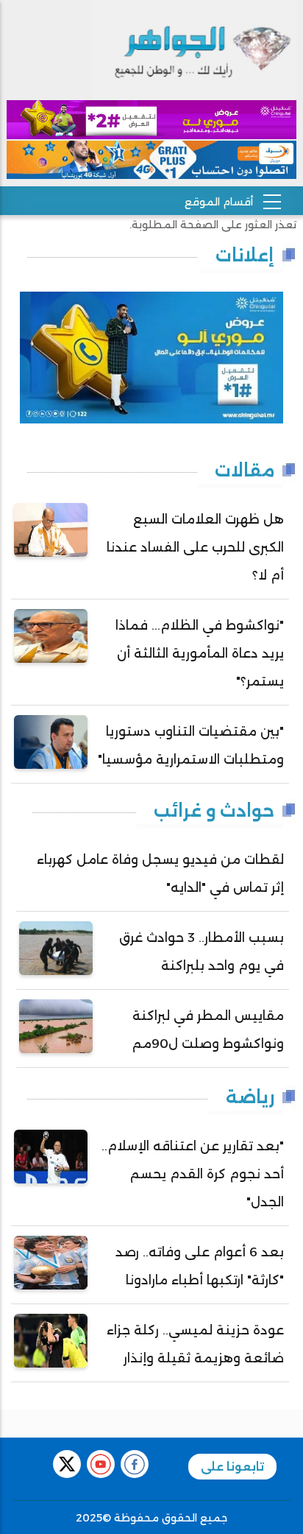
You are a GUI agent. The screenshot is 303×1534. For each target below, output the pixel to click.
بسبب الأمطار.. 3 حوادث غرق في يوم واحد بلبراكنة (201, 951)
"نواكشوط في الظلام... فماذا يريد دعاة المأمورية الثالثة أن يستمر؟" (199, 653)
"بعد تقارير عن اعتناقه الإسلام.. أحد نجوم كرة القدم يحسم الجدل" (192, 1174)
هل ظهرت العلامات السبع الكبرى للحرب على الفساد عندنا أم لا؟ (195, 547)
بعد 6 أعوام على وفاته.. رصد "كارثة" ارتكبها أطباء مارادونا (199, 1266)
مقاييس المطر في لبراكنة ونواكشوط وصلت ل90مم (208, 1029)
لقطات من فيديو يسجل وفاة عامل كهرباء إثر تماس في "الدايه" (160, 873)
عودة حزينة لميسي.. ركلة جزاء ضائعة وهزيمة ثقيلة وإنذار (195, 1344)
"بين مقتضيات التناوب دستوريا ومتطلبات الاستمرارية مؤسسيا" (191, 745)
